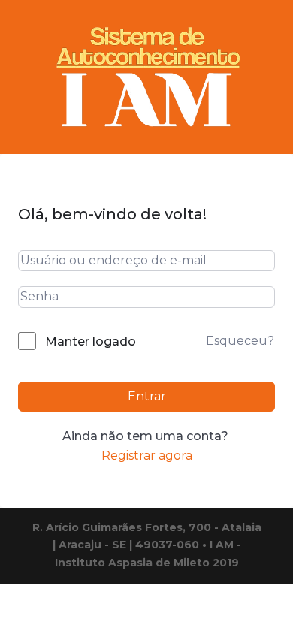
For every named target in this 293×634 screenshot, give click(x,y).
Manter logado (90, 341)
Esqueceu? (240, 341)
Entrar (147, 396)
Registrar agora (146, 455)
